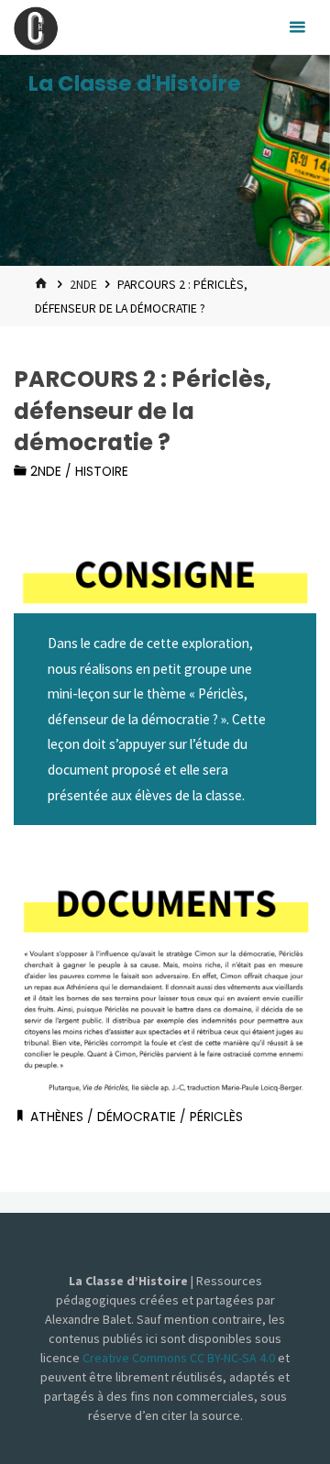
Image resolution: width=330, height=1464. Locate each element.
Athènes (56, 1117)
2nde (83, 284)
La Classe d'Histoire (134, 83)
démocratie (136, 1117)
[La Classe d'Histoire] (36, 27)
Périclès (216, 1117)
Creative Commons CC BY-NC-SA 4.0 (180, 1357)
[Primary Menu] (297, 27)
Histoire (101, 471)
